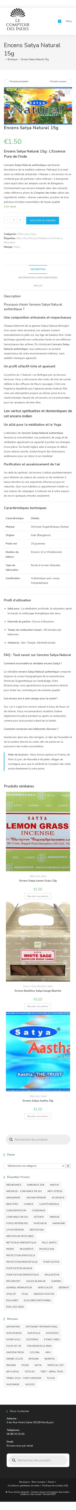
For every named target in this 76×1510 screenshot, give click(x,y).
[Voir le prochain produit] (69, 81)
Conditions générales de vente (23, 1485)
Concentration (16, 1210)
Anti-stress (54, 1191)
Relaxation (9, 242)
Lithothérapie (15, 1229)
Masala (32, 238)
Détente (39, 1216)
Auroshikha (14, 1333)
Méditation (43, 238)
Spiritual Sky (55, 1365)
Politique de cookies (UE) (55, 1485)
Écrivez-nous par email (20, 1445)
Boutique (24, 1481)
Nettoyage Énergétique (21, 1242)
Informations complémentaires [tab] (38, 277)
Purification (56, 238)
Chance (28, 1204)
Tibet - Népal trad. (52, 1371)
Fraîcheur (40, 1223)
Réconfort (13, 1281)
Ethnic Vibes (52, 1339)
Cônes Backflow (38, 986)
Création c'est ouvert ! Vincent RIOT (38, 1494)
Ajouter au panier (42, 220)
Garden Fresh (15, 1352)
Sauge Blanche (36, 1281)
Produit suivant (58, 81)
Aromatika (13, 1326)
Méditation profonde (20, 1236)
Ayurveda (58, 1197)
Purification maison (19, 1268)
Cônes (26, 986)
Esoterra (32, 1339)
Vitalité (11, 1294)
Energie (55, 1216)
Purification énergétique (22, 1274)
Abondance (13, 1184)
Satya (33, 234)
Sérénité (63, 1287)
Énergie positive (44, 1294)
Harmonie (59, 1223)
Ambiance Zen (35, 1184)
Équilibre (12, 1300)
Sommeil (56, 1281)
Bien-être (22, 238)
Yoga (25, 1294)
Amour (54, 1184)
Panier (51, 1481)
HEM (47, 1352)
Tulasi (51, 1378)
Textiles (30, 1371)
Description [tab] (38, 269)
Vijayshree (13, 1384)
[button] (67, 92)
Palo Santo (49, 1242)
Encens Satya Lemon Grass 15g (38, 880)
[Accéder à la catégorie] (68, 1166)
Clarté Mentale (49, 1204)
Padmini (11, 1365)
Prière (10, 1249)
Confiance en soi (17, 1216)
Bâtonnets (23, 234)
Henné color (14, 1358)
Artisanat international (42, 1326)
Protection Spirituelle (20, 1255)
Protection (46, 1249)
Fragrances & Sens (39, 1345)
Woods (30, 1384)
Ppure (25, 1365)
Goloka (34, 1352)
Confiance (39, 1210)
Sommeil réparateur (19, 1287)
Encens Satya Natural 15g (35, 59)
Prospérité (27, 1249)
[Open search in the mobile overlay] (38, 1139)
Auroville (33, 1333)
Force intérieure (17, 1223)
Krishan (34, 1358)
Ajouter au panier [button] (38, 896)
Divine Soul (13, 1339)
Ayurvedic (52, 1333)
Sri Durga (12, 1371)
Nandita (49, 1358)
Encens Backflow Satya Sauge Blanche (38, 991)
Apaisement (13, 1197)
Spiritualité (45, 1287)
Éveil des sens (15, 1306)
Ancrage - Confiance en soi (24, 1191)
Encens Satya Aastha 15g (38, 1100)
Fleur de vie (13, 1345)
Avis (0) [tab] (38, 285)
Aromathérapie (36, 1197)
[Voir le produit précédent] (6, 81)
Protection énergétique (22, 1261)
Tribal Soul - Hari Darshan (23, 1378)
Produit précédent (19, 81)
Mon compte (38, 1481)
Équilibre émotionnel (37, 1300)
